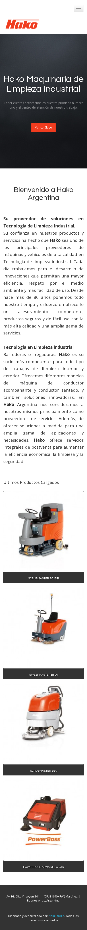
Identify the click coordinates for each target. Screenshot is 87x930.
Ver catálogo (43, 127)
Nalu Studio (56, 916)
